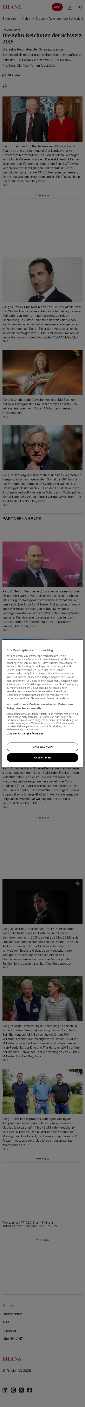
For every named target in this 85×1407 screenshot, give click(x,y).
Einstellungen (42, 747)
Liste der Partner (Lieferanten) (25, 733)
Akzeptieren (42, 757)
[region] (42, 703)
